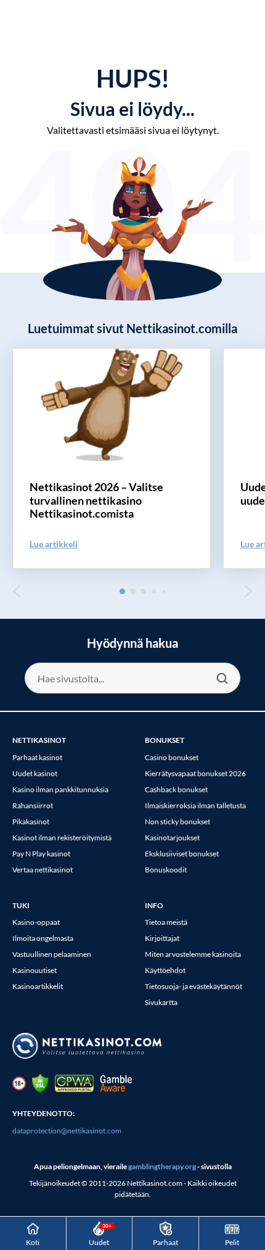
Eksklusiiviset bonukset (182, 853)
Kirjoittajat (162, 938)
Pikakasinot (30, 821)
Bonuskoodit (166, 869)
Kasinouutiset (34, 970)
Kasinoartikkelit (37, 986)
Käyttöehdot (165, 970)
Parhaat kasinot (37, 757)
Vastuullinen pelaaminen (51, 954)
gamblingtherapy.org (162, 1166)
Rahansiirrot (32, 805)
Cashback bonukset (176, 789)
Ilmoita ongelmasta (42, 938)
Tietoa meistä (166, 922)
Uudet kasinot (34, 773)
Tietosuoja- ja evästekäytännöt (193, 986)
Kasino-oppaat (36, 922)
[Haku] (222, 678)
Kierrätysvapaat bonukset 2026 (195, 773)
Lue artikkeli (54, 544)
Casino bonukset (171, 757)
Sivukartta (161, 1002)
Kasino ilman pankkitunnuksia (60, 789)
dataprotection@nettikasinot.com (66, 1130)
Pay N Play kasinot (41, 853)
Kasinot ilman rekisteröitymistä (62, 837)
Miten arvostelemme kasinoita (193, 954)
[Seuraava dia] (248, 591)
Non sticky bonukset (177, 821)
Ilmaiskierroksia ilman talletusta (195, 805)
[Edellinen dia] (16, 591)
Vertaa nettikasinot (42, 869)
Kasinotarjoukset (172, 837)
